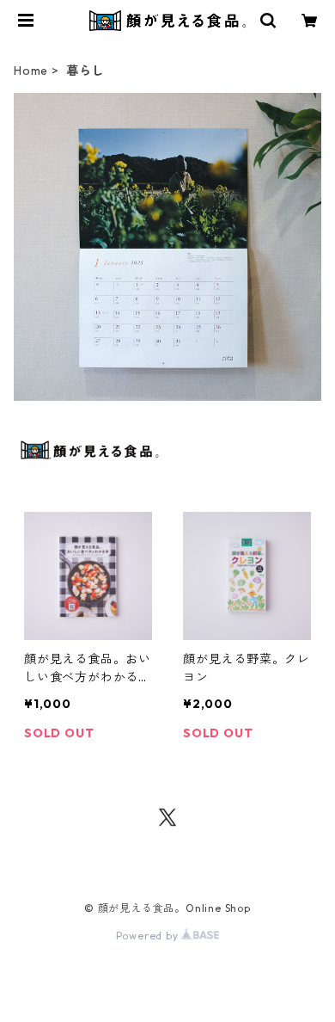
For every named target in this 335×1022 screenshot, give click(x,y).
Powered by (149, 935)
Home (31, 70)
